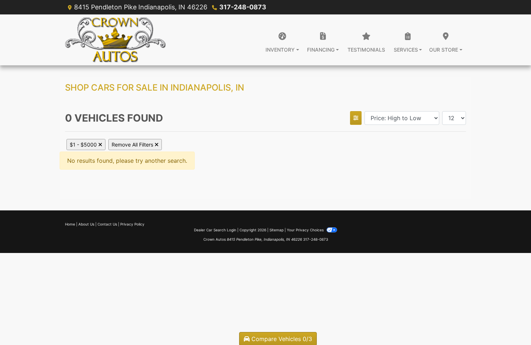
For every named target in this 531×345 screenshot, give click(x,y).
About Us (86, 224)
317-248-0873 (242, 7)
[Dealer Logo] (115, 39)
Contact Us (107, 224)
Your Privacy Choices (306, 230)
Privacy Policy (132, 224)
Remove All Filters (133, 144)
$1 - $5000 (84, 144)
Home (70, 224)
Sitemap (276, 230)
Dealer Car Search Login (215, 230)
